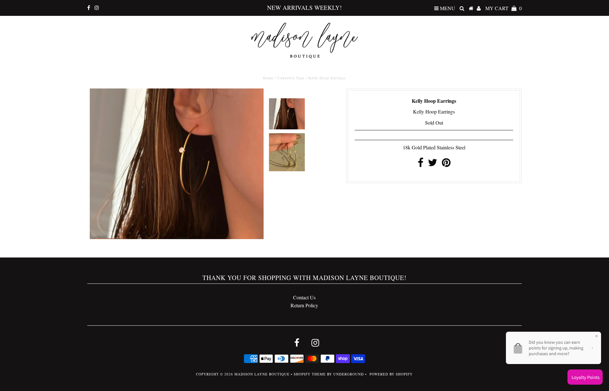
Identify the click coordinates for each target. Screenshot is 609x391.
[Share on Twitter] (432, 164)
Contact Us (304, 297)
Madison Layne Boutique (262, 374)
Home (268, 77)
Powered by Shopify (391, 374)
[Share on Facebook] (420, 164)
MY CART (503, 8)
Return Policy (304, 305)
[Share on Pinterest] (446, 164)
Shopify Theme (310, 374)
